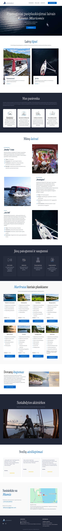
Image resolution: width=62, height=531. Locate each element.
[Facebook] (3, 523)
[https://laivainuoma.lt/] (9, 3)
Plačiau (8, 83)
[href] (43, 495)
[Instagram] (5, 523)
